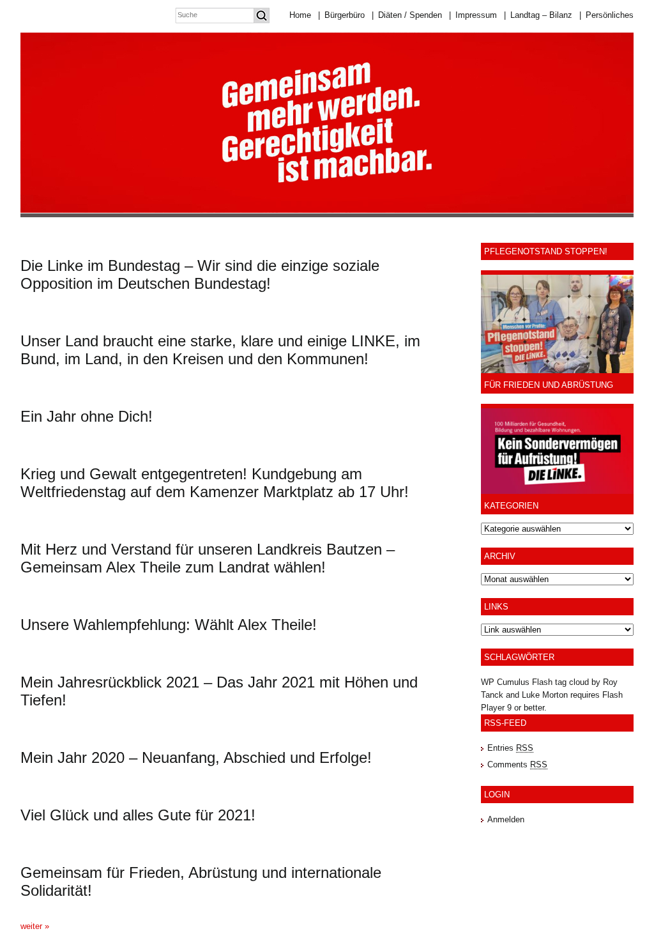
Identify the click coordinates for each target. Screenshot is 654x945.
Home (300, 15)
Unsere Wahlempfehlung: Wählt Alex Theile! (168, 624)
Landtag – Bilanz (538, 15)
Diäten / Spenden (407, 15)
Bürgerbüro (341, 15)
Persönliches (606, 15)
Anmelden (505, 819)
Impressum (473, 15)
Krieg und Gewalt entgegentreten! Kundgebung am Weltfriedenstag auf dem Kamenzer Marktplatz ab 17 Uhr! (214, 482)
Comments (517, 764)
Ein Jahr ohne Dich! (86, 416)
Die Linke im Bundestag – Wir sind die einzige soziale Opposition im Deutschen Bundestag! (199, 274)
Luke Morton (545, 695)
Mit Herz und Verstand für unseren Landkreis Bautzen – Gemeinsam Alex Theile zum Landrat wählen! (207, 558)
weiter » (34, 926)
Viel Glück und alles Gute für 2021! (137, 815)
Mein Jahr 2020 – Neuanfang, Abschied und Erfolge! (196, 757)
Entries (510, 748)
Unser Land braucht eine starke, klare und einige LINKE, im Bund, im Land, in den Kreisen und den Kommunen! (220, 349)
